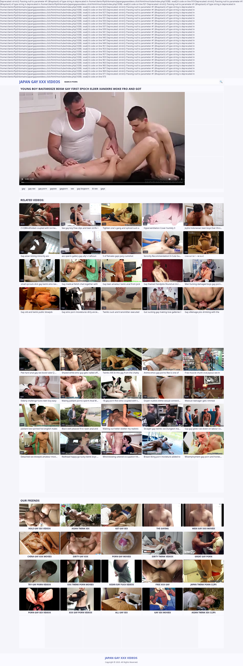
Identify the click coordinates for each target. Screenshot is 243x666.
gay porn (42, 188)
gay (23, 188)
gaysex (53, 188)
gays (103, 188)
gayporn (64, 188)
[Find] (221, 82)
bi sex (95, 188)
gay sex (31, 188)
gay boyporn (83, 188)
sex (72, 188)
